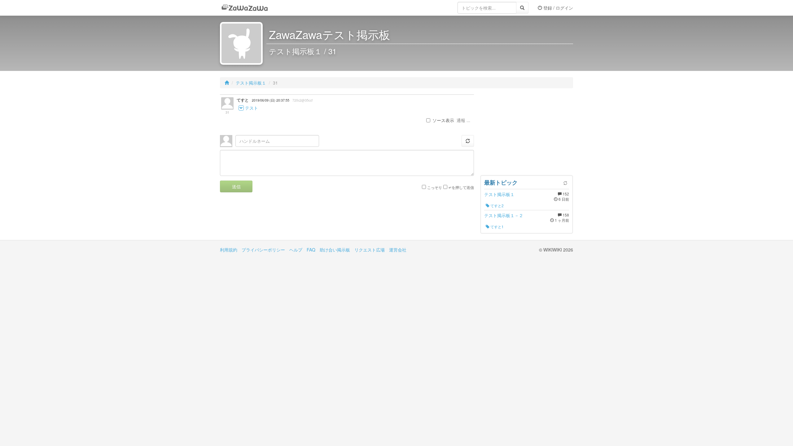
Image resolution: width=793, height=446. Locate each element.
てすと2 (496, 205)
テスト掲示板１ (251, 83)
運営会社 (397, 250)
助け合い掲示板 (335, 250)
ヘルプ (295, 250)
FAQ (311, 250)
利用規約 (228, 250)
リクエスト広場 (369, 250)
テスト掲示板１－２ (503, 215)
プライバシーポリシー (263, 250)
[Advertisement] (526, 133)
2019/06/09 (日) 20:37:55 (270, 100)
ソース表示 (443, 120)
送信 (236, 186)
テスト (251, 108)
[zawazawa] (244, 7)
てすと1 (496, 226)
